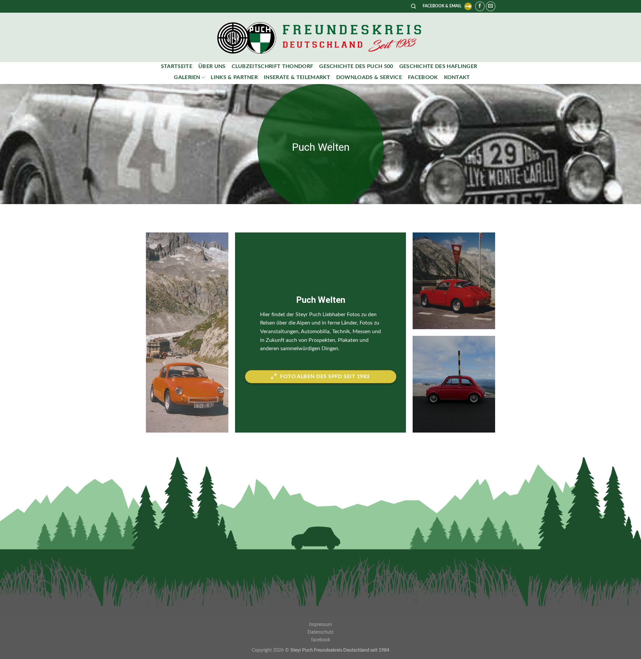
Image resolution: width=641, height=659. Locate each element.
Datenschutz (320, 632)
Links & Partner (234, 77)
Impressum (320, 624)
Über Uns (212, 66)
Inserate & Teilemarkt (297, 77)
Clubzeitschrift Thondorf (272, 66)
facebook (423, 77)
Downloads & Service (369, 77)
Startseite (176, 66)
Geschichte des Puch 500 (356, 66)
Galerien (187, 77)
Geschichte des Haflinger (438, 66)
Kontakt (457, 77)
